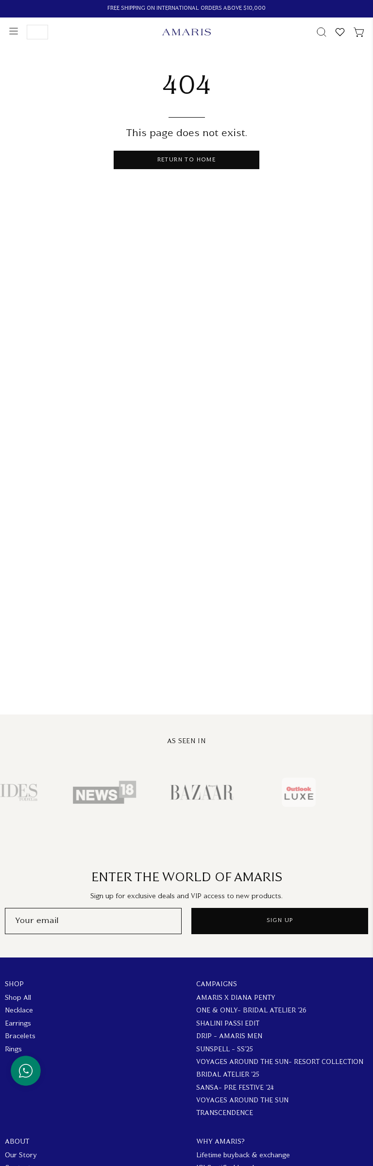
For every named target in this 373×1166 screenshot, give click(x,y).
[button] (320, 32)
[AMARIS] (186, 32)
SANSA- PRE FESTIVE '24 (235, 1088)
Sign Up (280, 920)
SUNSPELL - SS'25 (224, 1049)
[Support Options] (25, 1070)
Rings (13, 1049)
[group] (186, 8)
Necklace (19, 1011)
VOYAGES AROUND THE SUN (242, 1100)
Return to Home (186, 160)
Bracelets (20, 1037)
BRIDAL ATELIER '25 (227, 1075)
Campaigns (216, 984)
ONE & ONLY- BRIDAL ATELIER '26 (251, 1011)
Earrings (18, 1024)
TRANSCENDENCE (224, 1114)
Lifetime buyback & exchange (243, 1155)
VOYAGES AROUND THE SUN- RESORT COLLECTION (279, 1062)
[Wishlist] (340, 32)
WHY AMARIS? (220, 1142)
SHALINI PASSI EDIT (227, 1024)
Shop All (18, 998)
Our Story (21, 1155)
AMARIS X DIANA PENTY (235, 998)
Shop (14, 984)
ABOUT (17, 1142)
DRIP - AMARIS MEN (229, 1037)
